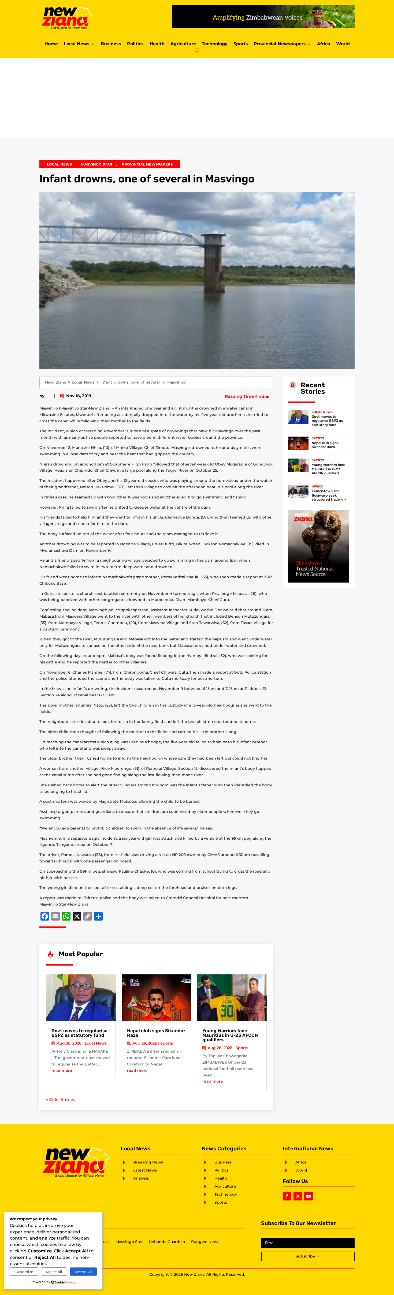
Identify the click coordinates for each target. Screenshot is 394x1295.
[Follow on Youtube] (308, 1196)
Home (51, 44)
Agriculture (183, 44)
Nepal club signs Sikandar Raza (156, 1033)
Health (157, 44)
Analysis (141, 1178)
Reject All (54, 1272)
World (343, 44)
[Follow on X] (297, 1196)
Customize (23, 1272)
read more (61, 1070)
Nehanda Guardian (167, 1242)
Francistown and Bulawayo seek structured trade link (329, 495)
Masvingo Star (96, 164)
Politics (135, 44)
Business (111, 44)
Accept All (83, 1272)
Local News (77, 44)
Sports (240, 44)
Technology (215, 44)
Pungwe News (205, 1242)
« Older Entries (60, 1099)
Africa (323, 44)
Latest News (145, 1170)
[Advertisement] (197, 98)
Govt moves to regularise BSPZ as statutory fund (79, 1033)
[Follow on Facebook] (287, 1196)
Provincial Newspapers (280, 44)
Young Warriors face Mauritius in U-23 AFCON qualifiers (230, 1035)
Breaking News (148, 1162)
